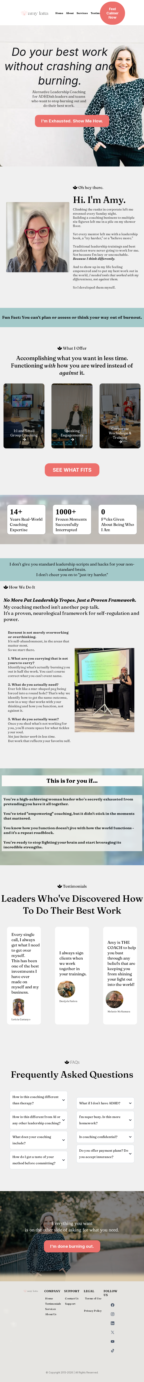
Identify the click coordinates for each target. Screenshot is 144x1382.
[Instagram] (112, 1314)
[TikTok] (112, 1350)
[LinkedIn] (112, 1323)
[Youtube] (112, 1341)
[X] (112, 1332)
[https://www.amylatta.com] (35, 13)
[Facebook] (112, 1305)
